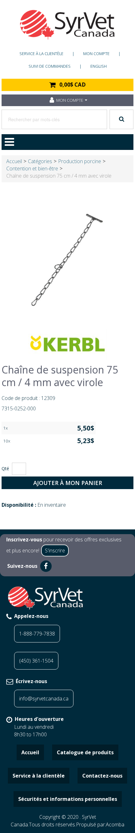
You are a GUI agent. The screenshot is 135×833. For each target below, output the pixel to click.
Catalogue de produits (85, 752)
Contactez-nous (102, 775)
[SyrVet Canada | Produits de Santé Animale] (67, 25)
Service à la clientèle (41, 53)
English (98, 66)
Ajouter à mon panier (67, 483)
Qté (5, 468)
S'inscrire (55, 550)
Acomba (115, 824)
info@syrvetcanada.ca (43, 698)
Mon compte (96, 53)
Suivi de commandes (50, 66)
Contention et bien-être (32, 168)
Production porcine (79, 161)
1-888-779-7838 (37, 633)
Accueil (14, 161)
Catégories (40, 161)
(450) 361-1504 (36, 660)
